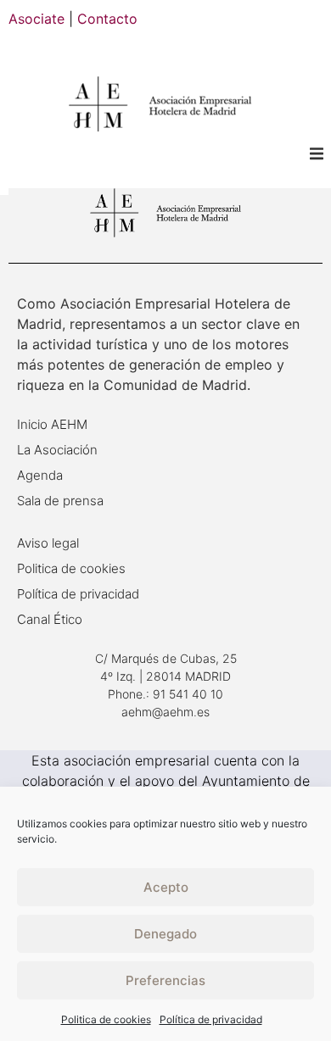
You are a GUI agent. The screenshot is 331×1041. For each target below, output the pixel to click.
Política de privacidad (211, 1019)
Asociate (36, 18)
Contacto (107, 18)
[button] (316, 153)
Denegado (165, 934)
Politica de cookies (106, 1019)
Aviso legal (48, 543)
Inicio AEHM (52, 424)
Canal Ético (49, 619)
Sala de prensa (60, 501)
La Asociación (57, 450)
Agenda (40, 475)
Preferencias (165, 980)
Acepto (165, 887)
